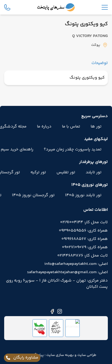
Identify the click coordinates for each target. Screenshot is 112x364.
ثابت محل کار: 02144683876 (82, 256)
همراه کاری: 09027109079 (85, 247)
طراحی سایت (86, 355)
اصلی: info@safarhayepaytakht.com (76, 264)
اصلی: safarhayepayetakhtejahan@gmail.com (67, 272)
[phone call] (7, 7)
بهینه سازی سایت (60, 355)
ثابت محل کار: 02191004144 (84, 222)
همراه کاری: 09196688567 (84, 239)
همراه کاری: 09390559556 (83, 231)
